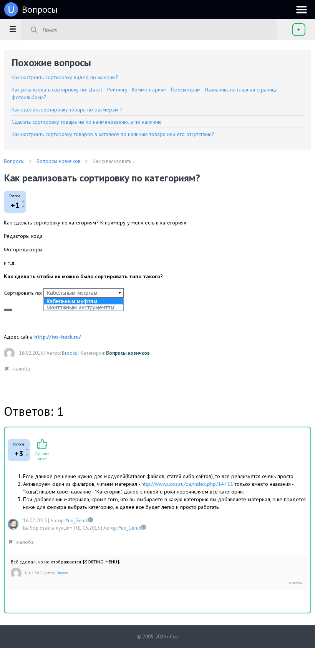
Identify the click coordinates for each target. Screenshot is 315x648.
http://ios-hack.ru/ (57, 336)
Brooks (69, 353)
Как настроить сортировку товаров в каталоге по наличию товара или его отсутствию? (113, 134)
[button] (12, 28)
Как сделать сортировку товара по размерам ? (67, 109)
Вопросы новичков (128, 353)
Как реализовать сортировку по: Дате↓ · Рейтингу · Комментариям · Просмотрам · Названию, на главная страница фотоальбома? (145, 93)
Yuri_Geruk (77, 520)
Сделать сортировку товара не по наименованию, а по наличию (87, 121)
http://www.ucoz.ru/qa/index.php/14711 (187, 483)
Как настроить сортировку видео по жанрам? (65, 77)
